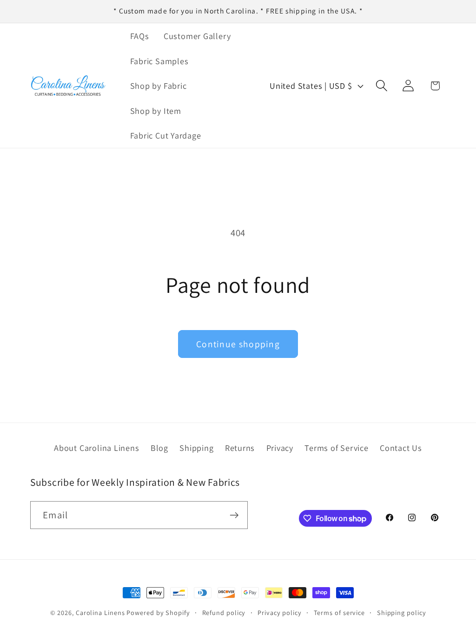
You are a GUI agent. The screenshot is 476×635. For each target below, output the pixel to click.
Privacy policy (280, 612)
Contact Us (401, 447)
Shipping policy (401, 612)
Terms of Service (336, 447)
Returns (240, 447)
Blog (159, 447)
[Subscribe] (234, 515)
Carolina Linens (100, 612)
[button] (382, 86)
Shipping (196, 447)
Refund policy (224, 612)
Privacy (279, 447)
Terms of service (339, 612)
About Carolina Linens (96, 447)
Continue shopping (238, 344)
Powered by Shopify (158, 612)
